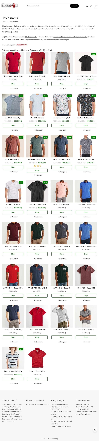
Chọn (13, 84)
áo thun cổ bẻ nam (23, 26)
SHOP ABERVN (31, 37)
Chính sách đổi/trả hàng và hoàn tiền (61, 422)
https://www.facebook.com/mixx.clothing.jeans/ (44, 404)
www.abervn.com (8, 421)
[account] (91, 6)
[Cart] (96, 6)
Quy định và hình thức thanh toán (59, 408)
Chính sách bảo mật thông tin (61, 418)
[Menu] (87, 6)
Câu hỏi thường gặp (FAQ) (61, 426)
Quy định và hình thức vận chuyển (61, 413)
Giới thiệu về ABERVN (60, 404)
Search (74, 6)
